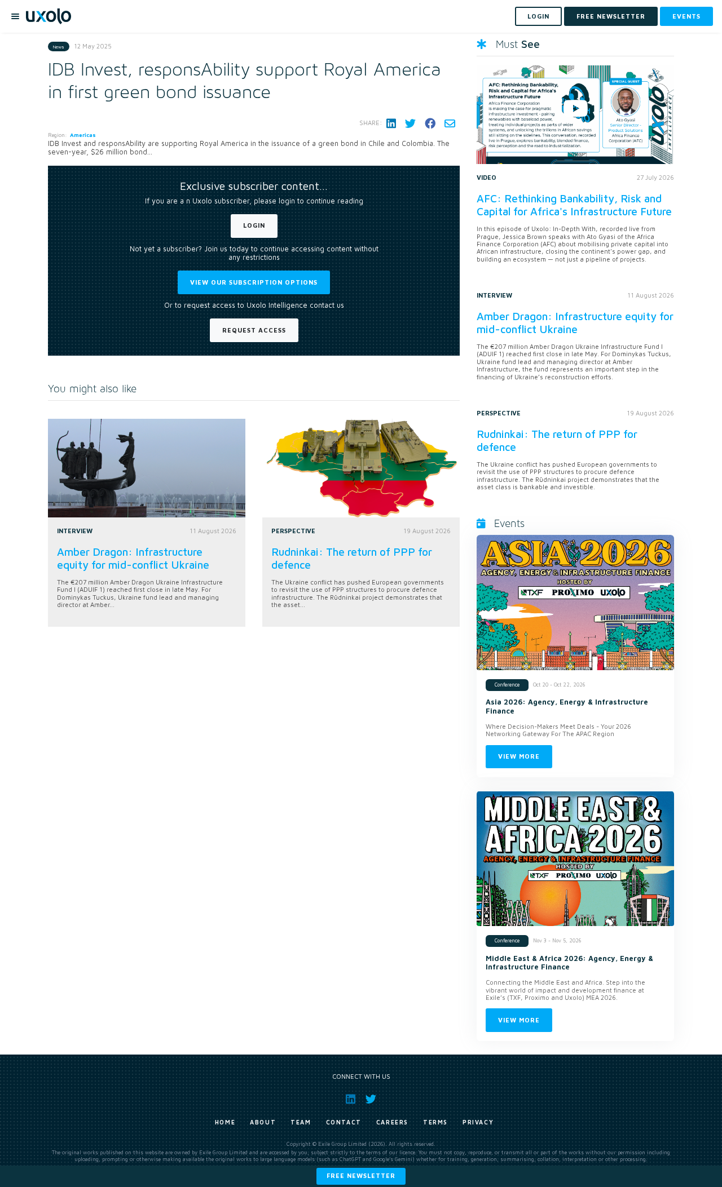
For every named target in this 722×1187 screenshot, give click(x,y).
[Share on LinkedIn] (391, 123)
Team (300, 1122)
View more (519, 756)
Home (225, 1122)
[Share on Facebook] (430, 123)
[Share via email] (450, 123)
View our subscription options (254, 282)
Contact (344, 1122)
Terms (435, 1122)
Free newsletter (361, 1175)
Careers (392, 1122)
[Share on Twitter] (410, 123)
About (263, 1122)
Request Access (254, 330)
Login (254, 225)
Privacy (478, 1122)
